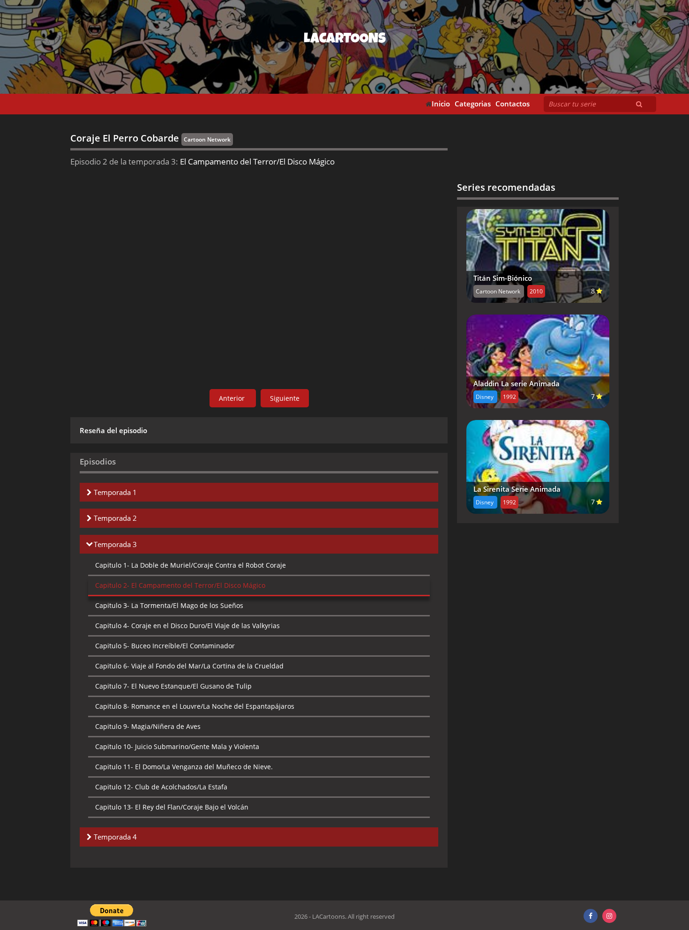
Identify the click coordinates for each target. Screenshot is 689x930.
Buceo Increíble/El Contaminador (165, 645)
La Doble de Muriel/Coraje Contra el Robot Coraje (190, 565)
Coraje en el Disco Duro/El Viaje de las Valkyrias (187, 625)
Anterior (233, 398)
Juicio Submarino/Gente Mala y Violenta (177, 746)
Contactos (512, 103)
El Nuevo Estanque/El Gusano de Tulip (173, 686)
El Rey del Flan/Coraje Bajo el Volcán (171, 806)
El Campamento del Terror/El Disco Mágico (180, 585)
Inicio (441, 103)
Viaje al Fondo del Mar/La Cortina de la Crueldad (189, 665)
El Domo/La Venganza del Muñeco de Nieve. (184, 766)
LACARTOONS (345, 40)
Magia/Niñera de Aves (148, 726)
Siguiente (285, 398)
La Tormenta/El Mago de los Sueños (169, 605)
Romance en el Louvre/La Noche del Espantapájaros (194, 706)
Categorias (473, 103)
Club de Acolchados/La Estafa (161, 786)
